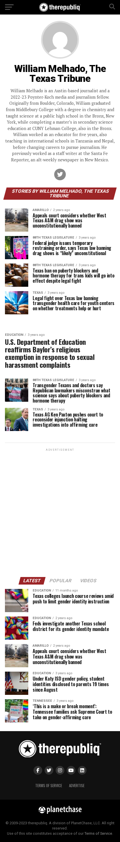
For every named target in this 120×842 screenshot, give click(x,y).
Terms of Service (48, 785)
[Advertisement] (60, 512)
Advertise (76, 785)
